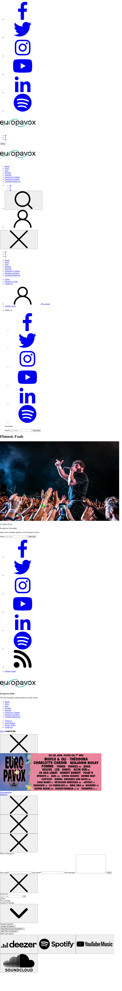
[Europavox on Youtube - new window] (23, 74)
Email (7, 430)
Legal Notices (10, 723)
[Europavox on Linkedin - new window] (23, 93)
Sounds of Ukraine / (8, 926)
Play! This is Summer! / (9, 931)
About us (8, 721)
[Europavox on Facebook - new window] (23, 19)
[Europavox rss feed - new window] (23, 667)
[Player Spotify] (57, 944)
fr (5, 137)
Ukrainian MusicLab (12, 181)
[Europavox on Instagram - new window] (23, 56)
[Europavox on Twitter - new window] (23, 37)
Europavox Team (11, 282)
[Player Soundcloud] (19, 963)
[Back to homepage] (18, 131)
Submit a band (10, 306)
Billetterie (3, 794)
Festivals (8, 175)
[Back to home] (18, 162)
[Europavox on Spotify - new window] (23, 111)
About (7, 279)
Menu (3, 144)
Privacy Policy (10, 725)
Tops (6, 171)
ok (24, 896)
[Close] (19, 239)
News (7, 168)
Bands (7, 166)
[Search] (23, 200)
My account (45, 304)
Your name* (36, 873)
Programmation (6, 792)
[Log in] (23, 227)
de (6, 135)
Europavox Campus (12, 177)
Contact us (9, 284)
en (6, 140)
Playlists (8, 173)
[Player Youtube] (94, 944)
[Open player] (19, 913)
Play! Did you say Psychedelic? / (12, 929)
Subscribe (36, 430)
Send (109, 873)
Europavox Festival (12, 179)
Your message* (70, 873)
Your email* (4, 873)
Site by (2, 731)
